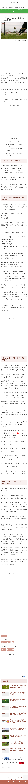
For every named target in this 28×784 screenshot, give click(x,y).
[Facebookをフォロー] (8, 649)
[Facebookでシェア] (5, 642)
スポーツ (4, 635)
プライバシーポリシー (14, 779)
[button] (13, 642)
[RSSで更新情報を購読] (13, 649)
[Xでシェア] (2, 642)
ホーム (7, 777)
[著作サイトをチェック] (2, 649)
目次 (12, 138)
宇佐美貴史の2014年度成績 (13, 142)
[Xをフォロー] (5, 649)
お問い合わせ (21, 777)
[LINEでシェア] (10, 642)
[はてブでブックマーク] (7, 642)
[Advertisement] (14, 56)
